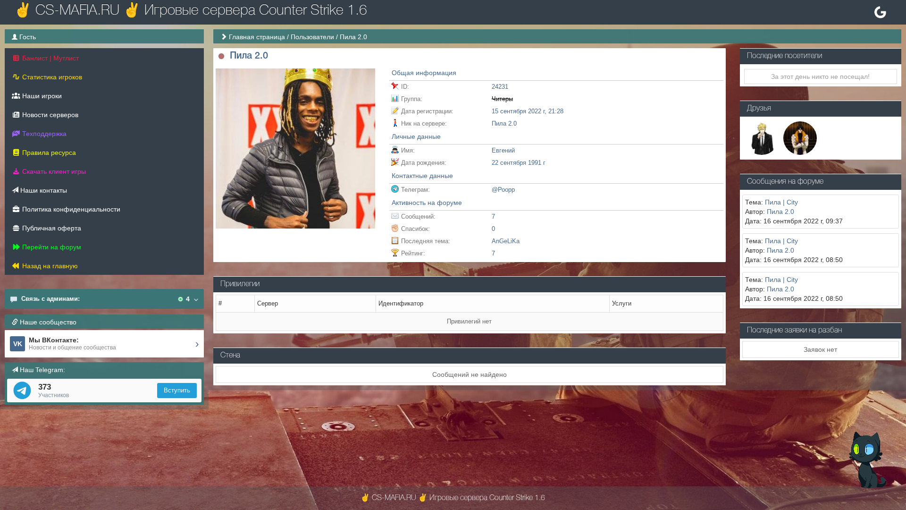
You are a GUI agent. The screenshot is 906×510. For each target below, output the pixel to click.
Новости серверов (49, 115)
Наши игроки (41, 96)
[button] (221, 56)
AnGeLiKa (506, 241)
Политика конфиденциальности (70, 209)
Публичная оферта (50, 228)
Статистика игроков (51, 77)
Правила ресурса (48, 152)
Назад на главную (49, 266)
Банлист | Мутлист (49, 58)
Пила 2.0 (780, 211)
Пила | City (781, 202)
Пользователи (312, 37)
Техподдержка (43, 133)
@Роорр (503, 189)
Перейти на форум (50, 247)
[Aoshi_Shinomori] (800, 137)
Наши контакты (42, 190)
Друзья (759, 108)
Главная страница (257, 37)
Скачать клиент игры (53, 171)
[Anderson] (762, 137)
